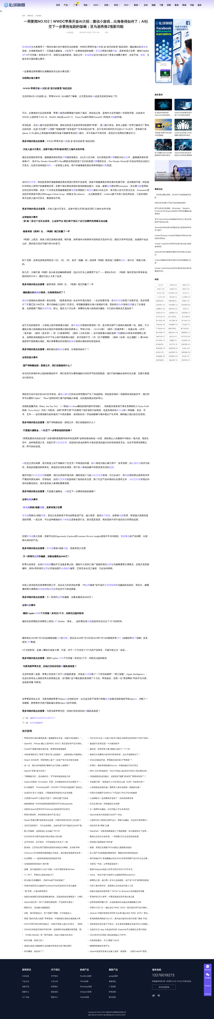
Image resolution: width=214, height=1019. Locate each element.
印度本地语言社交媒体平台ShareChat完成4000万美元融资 (50, 886)
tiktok (185, 293)
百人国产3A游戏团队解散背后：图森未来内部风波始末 (114, 853)
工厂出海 (25, 997)
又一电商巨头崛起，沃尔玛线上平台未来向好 (109, 809)
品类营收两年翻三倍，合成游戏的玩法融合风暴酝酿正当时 (115, 902)
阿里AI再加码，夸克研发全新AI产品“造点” (42, 814)
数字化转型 (186, 328)
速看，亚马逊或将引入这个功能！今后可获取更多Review (49, 869)
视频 (154, 5)
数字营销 (160, 332)
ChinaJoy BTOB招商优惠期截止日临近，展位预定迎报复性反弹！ (53, 853)
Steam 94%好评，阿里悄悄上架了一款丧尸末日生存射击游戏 (51, 760)
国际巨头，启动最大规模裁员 (37, 907)
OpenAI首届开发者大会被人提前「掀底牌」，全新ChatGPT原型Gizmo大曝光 (120, 951)
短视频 (173, 340)
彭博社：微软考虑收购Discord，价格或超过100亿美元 (114, 765)
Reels (70, 406)
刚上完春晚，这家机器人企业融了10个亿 (42, 831)
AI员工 (160, 289)
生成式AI (136, 463)
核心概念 (64, 394)
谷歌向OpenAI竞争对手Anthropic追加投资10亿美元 (47, 809)
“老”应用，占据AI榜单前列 (35, 891)
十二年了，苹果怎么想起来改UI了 (39, 875)
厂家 (76, 5)
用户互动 (185, 336)
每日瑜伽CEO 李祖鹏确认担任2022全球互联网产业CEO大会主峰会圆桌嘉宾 (120, 858)
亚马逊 (99, 50)
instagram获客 (86, 992)
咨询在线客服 (164, 987)
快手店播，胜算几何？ (34, 940)
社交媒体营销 (161, 344)
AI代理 (173, 285)
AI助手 (185, 285)
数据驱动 (125, 536)
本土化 (120, 410)
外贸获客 (173, 313)
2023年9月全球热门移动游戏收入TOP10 (108, 935)
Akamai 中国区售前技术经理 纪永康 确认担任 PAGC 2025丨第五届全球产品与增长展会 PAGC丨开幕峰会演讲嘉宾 (120, 913)
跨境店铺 (112, 992)
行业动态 (70, 32)
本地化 (76, 325)
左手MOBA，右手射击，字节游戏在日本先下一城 (46, 842)
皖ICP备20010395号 (95, 1015)
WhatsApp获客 (86, 986)
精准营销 (173, 348)
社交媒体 (185, 340)
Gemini (161, 293)
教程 (136, 5)
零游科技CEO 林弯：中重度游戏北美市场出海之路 (112, 896)
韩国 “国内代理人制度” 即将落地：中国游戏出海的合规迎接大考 (52, 918)
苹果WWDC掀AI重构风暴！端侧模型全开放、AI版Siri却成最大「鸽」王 (54, 738)
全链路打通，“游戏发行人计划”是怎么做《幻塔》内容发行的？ (117, 782)
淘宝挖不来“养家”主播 (99, 825)
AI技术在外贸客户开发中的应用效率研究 (170, 203)
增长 (49, 165)
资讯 (116, 5)
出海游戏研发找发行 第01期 (36, 864)
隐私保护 (173, 360)
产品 (66, 5)
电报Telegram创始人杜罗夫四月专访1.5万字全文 (111, 869)
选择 (130, 304)
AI (97, 46)
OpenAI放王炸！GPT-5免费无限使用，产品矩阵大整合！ (49, 902)
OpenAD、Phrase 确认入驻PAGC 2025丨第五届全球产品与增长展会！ (54, 743)
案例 (177, 5)
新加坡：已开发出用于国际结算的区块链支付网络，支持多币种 (52, 847)
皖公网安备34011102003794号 (115, 1015)
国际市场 (173, 309)
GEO (126, 5)
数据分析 (173, 332)
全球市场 (46, 308)
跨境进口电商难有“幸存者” (101, 842)
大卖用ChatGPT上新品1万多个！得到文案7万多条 (46, 798)
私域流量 (160, 348)
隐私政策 (54, 992)
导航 (85, 5)
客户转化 (185, 321)
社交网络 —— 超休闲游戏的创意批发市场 (42, 858)
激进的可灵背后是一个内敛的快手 (105, 743)
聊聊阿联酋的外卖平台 (100, 946)
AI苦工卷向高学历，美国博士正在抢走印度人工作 (111, 886)
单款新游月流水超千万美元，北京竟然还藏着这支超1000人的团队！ (120, 924)
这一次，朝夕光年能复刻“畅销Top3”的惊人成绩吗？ (47, 765)
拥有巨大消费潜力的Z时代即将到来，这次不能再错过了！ (115, 754)
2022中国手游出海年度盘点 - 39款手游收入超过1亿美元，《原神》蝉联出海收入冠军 (54, 924)
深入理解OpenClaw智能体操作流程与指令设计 (163, 154)
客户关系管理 (173, 317)
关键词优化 (161, 301)
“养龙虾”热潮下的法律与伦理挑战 (163, 134)
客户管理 (160, 321)
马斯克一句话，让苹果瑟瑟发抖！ (105, 864)
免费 (73, 190)
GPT (24, 55)
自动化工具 (161, 352)
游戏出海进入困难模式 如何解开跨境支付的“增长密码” (48, 946)
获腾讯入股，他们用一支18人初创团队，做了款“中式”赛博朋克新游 (119, 880)
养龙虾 (186, 301)
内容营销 (185, 305)
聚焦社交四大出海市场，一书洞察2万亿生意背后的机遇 (114, 836)
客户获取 (173, 321)
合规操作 (65, 568)
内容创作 (160, 305)
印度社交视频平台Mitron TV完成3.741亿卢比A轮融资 (113, 793)
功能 (115, 50)
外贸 (186, 309)
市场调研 (173, 324)
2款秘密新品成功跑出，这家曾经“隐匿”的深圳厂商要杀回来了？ (118, 776)
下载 (161, 5)
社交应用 (62, 442)
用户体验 (160, 340)
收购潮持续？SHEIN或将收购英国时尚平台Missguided (48, 804)
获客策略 (185, 352)
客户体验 (105, 515)
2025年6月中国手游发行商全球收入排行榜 (43, 836)
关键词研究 (173, 301)
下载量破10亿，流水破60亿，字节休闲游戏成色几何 (47, 776)
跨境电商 (46, 564)
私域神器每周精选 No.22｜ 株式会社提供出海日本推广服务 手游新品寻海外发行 (120, 918)
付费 (64, 157)
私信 (107, 699)
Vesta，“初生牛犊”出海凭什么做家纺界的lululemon (112, 875)
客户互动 (160, 317)
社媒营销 (185, 344)
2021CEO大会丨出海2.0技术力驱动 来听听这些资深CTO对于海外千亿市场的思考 (120, 738)
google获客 (113, 976)
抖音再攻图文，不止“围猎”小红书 (104, 940)
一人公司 (160, 297)
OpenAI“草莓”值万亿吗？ (35, 771)
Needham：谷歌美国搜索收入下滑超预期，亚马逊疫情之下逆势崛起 (120, 831)
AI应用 (173, 289)
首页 (58, 5)
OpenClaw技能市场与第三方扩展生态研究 (183, 113)
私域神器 (26, 46)
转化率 (186, 356)
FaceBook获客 (86, 976)
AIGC (95, 5)
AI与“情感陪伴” (36, 723)
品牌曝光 (160, 309)
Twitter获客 (84, 997)
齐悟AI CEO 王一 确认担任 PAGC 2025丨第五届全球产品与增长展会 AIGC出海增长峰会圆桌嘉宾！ (120, 907)
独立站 (173, 336)
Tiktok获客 (84, 981)
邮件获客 (112, 997)
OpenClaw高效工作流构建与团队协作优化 (183, 134)
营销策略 (160, 356)
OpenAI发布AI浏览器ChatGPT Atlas (106, 814)
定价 (146, 5)
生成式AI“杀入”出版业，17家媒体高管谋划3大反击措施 (48, 793)
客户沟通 (186, 317)
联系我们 (54, 986)
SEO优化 (173, 293)
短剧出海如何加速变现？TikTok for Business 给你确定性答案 (117, 891)
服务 (200, 5)
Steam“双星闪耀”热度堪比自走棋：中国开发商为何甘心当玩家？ (52, 820)
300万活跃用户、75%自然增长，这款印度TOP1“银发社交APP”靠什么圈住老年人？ (54, 825)
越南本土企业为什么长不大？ (43, 718)
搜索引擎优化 (173, 328)
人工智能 (185, 297)
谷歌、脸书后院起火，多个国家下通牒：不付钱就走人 (48, 913)
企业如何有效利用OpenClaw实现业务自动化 (163, 113)
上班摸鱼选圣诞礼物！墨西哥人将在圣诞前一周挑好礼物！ (115, 787)
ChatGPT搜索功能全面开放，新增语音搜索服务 (45, 749)
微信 (143, 46)
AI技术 (186, 289)
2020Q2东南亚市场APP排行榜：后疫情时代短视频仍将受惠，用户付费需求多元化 (54, 929)
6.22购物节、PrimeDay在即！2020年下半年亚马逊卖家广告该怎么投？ (54, 787)
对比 (123, 260)
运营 (36, 556)
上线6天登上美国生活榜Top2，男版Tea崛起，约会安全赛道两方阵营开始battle (120, 820)
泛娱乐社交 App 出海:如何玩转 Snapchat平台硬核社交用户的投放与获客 (120, 929)
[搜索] (206, 5)
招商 (169, 5)
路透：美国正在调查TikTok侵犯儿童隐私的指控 (111, 847)
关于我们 (54, 976)
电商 (142, 55)
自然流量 (173, 352)
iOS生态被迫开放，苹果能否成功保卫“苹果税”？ (111, 760)
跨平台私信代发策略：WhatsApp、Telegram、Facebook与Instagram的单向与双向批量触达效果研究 (173, 211)
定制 (106, 5)
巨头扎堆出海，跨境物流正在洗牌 (105, 804)
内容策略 (173, 305)
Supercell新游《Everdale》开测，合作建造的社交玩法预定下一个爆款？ (54, 782)
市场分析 (160, 324)
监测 (109, 186)
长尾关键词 (161, 360)
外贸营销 (185, 313)
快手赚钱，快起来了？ (34, 951)
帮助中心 (54, 997)
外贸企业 (160, 313)
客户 (134, 638)
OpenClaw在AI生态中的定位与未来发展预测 (183, 154)
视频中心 (25, 992)
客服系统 (112, 981)
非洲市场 (185, 360)
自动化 (186, 348)
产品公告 (25, 981)
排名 (126, 157)
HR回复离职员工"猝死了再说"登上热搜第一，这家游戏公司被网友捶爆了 (54, 754)
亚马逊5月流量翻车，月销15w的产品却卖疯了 (44, 880)
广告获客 (112, 986)
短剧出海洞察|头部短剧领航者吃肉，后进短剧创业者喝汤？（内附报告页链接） (54, 896)
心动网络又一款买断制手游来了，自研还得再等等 (111, 798)
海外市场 (31, 182)
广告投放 (160, 328)
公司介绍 (54, 981)
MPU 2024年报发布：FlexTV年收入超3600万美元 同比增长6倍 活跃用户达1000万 (120, 771)
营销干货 (25, 986)
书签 (192, 5)
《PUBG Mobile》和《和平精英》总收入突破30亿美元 (48, 935)
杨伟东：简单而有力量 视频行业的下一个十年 (110, 749)
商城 (184, 5)
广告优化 (185, 324)
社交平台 (173, 344)
